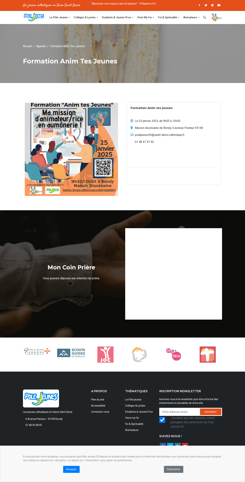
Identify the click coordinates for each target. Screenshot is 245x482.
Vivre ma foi (144, 17)
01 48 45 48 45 (33, 425)
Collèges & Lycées (85, 17)
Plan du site (97, 399)
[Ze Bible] (173, 354)
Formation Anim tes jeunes (67, 46)
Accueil (27, 46)
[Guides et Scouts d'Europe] (37, 351)
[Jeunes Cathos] (207, 354)
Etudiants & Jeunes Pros (116, 17)
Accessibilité (98, 405)
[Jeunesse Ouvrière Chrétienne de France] (105, 354)
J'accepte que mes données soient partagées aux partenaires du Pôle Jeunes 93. (193, 422)
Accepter (71, 469)
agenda (41, 46)
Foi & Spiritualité (167, 17)
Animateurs (190, 17)
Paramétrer (173, 469)
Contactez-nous (100, 411)
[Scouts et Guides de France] (71, 352)
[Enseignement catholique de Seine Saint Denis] (139, 354)
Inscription (210, 411)
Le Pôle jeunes (59, 17)
